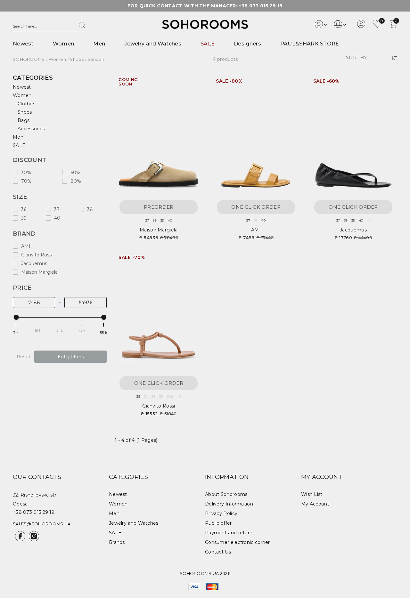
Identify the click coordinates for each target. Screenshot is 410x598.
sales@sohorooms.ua (41, 523)
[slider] (16, 317)
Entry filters (71, 357)
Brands (117, 542)
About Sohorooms (226, 494)
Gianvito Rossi (158, 406)
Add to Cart (288, 83)
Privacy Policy (221, 513)
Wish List (312, 494)
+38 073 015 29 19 (261, 6)
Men (99, 44)
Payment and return (228, 533)
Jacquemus (353, 230)
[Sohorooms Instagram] (33, 540)
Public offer (218, 523)
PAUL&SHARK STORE (309, 44)
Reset (23, 357)
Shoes (25, 112)
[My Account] (361, 26)
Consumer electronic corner (237, 542)
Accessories (31, 129)
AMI (256, 230)
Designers (247, 44)
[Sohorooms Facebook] (20, 540)
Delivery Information (229, 504)
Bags (23, 120)
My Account (315, 504)
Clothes (26, 104)
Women (63, 44)
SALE (208, 44)
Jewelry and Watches (152, 44)
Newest (23, 44)
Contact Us (218, 552)
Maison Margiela (159, 230)
